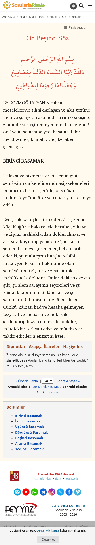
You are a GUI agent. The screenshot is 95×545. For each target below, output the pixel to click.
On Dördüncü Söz (45, 386)
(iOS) (58, 478)
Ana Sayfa (8, 17)
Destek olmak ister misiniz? (68, 505)
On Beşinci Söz (71, 17)
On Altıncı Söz (47, 392)
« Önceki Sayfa (27, 381)
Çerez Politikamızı (47, 530)
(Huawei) (71, 478)
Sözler (54, 17)
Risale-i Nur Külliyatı (32, 17)
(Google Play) (43, 478)
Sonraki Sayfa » (68, 381)
